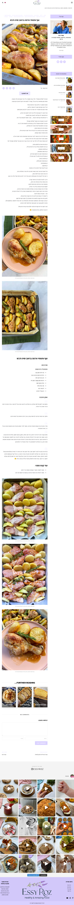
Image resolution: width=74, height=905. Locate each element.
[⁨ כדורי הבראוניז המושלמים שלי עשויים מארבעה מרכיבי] (28, 864)
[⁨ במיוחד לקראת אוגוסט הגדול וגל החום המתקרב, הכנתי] (9, 807)
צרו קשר (69, 891)
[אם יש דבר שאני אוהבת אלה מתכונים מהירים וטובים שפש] (28, 845)
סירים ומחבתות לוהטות (18, 16)
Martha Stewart (4, 887)
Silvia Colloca (5, 891)
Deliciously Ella (5, 893)
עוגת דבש (4, 754)
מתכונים (65, 8)
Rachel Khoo (4, 889)
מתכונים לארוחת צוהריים (17, 15)
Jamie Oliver (5, 895)
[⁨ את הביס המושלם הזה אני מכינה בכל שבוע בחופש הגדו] (9, 826)
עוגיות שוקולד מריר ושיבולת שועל (59, 99)
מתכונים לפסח (8, 15)
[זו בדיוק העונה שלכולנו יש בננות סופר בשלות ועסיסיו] (46, 845)
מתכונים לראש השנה (40, 16)
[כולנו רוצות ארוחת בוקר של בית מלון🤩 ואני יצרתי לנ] (9, 864)
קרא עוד (61, 50)
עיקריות (10, 16)
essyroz (38, 769)
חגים (62, 8)
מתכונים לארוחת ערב (28, 15)
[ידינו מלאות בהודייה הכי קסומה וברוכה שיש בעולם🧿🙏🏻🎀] (28, 826)
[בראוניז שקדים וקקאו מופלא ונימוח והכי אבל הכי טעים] (46, 864)
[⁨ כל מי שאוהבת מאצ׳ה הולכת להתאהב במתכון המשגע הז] (46, 826)
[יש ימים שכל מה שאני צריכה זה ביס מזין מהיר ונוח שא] (28, 789)
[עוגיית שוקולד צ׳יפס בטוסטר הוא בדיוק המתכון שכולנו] (28, 807)
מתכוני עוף (36, 15)
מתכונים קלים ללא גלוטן (30, 16)
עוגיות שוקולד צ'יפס (61, 107)
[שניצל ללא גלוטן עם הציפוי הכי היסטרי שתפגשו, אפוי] (9, 845)
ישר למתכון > (24, 93)
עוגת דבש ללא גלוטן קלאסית (41, 754)
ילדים (41, 15)
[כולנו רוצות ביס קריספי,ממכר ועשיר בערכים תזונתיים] (46, 789)
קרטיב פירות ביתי (62, 92)
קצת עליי (69, 889)
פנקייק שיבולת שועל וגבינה (60, 78)
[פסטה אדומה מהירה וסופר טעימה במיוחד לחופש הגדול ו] (46, 807)
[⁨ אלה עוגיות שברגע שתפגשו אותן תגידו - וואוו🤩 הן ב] (9, 789)
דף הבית (70, 8)
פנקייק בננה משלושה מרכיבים (59, 85)
